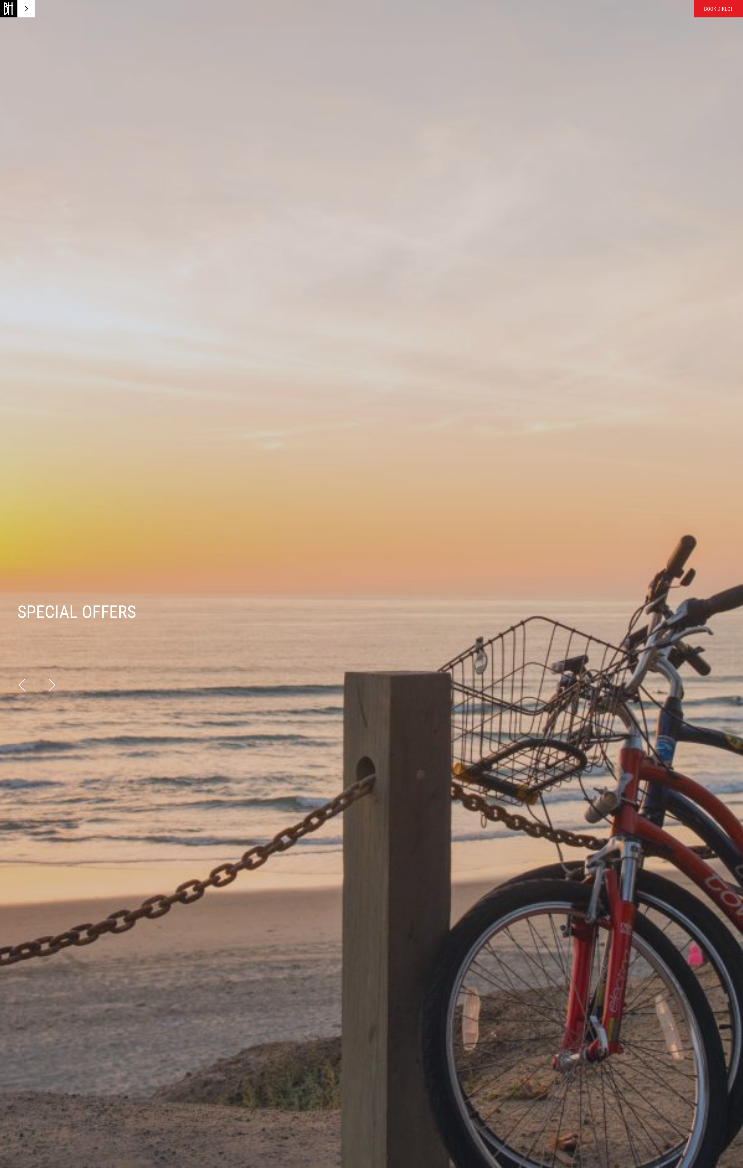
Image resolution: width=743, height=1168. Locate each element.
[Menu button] (26, 8)
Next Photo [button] (49, 685)
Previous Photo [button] (25, 685)
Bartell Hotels (8, 8)
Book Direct (718, 8)
